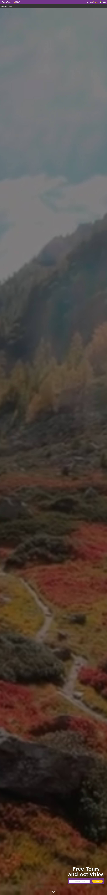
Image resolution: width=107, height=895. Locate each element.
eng (96, 2)
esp (91, 2)
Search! (97, 881)
